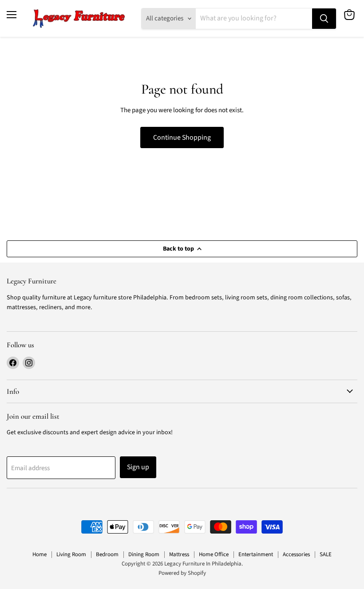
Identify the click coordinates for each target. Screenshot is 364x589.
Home (39, 554)
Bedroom (107, 554)
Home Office (214, 554)
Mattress (179, 554)
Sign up (138, 467)
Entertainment (255, 554)
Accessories (296, 554)
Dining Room (143, 554)
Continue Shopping (182, 137)
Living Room (71, 554)
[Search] (324, 18)
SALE (326, 554)
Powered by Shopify (182, 573)
